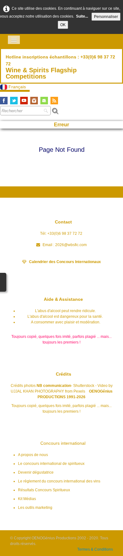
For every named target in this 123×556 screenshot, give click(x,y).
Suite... (82, 16)
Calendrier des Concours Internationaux (65, 262)
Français (18, 86)
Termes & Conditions (95, 549)
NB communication (54, 385)
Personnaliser (106, 16)
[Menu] (14, 40)
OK (63, 25)
